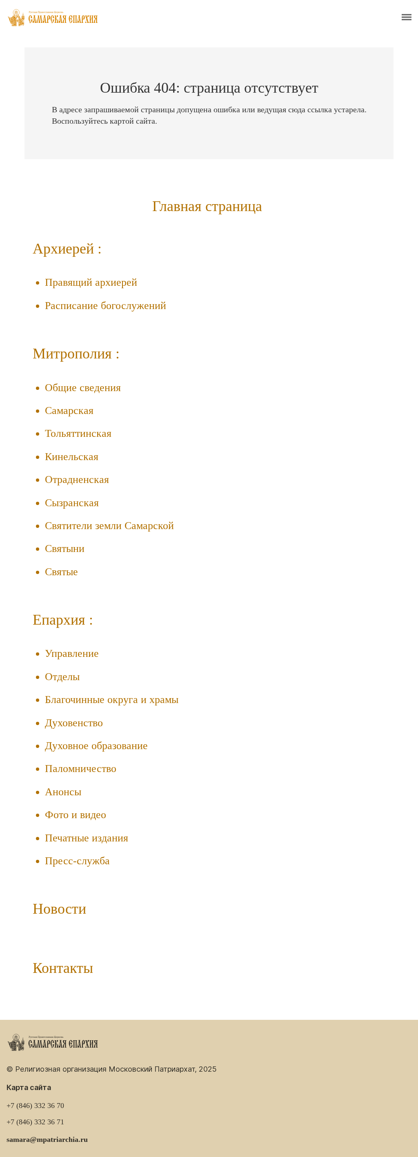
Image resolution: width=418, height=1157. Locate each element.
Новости (59, 909)
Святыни (64, 548)
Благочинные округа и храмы (111, 699)
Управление (72, 653)
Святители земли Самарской (109, 526)
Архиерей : (67, 248)
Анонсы (63, 792)
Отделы (62, 677)
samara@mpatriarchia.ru (47, 1139)
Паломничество (80, 768)
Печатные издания (86, 838)
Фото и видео (75, 815)
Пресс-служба (77, 861)
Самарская (69, 410)
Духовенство (74, 723)
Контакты (63, 968)
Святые (61, 572)
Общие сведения (83, 388)
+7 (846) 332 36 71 (35, 1122)
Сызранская (72, 503)
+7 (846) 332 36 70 (35, 1105)
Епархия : (63, 620)
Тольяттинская (78, 433)
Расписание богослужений (105, 306)
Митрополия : (76, 353)
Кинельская (71, 457)
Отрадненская (77, 479)
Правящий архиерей (91, 282)
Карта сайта (29, 1087)
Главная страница (207, 206)
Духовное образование (96, 746)
